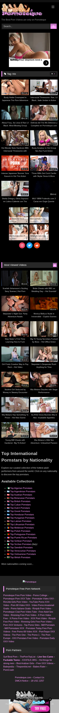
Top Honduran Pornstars (22, 514)
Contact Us (38, 677)
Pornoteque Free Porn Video (17, 595)
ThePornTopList (27, 657)
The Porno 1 (33, 635)
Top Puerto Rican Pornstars (23, 537)
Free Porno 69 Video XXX (24, 631)
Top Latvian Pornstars (20, 521)
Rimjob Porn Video (42, 608)
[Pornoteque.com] (24, 10)
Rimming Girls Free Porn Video (36, 622)
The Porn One (19, 635)
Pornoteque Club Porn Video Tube (20, 612)
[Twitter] (29, 245)
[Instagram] (22, 245)
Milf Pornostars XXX (14, 628)
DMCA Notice (21, 681)
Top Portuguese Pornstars (22, 534)
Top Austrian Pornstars (21, 495)
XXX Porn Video (39, 618)
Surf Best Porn (10, 657)
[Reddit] (37, 245)
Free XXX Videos (44, 663)
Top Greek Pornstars (20, 511)
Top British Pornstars (20, 501)
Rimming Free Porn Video (23, 615)
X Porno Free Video (19, 618)
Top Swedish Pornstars (21, 547)
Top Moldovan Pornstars (22, 528)
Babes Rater (39, 666)
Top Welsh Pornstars (20, 557)
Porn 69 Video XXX (20, 605)
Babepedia (8, 666)
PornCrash (8, 670)
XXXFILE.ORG (29, 660)
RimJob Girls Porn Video (15, 602)
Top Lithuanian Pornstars (22, 524)
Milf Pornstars (48, 625)
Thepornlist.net (23, 666)
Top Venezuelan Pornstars (23, 551)
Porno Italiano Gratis (21, 608)
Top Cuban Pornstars (20, 504)
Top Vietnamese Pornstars (23, 554)
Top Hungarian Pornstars (22, 518)
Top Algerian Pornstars (21, 488)
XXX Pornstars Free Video (25, 638)
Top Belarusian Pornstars (22, 498)
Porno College (40, 595)
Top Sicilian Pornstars (20, 544)
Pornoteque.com (23, 677)
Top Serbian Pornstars (21, 541)
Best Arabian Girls (25, 663)
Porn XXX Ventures (12, 625)
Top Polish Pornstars (20, 531)
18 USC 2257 (37, 681)
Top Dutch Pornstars (20, 508)
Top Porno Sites (32, 625)
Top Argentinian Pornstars (22, 491)
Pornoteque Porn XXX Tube (16, 598)
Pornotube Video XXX (43, 598)
